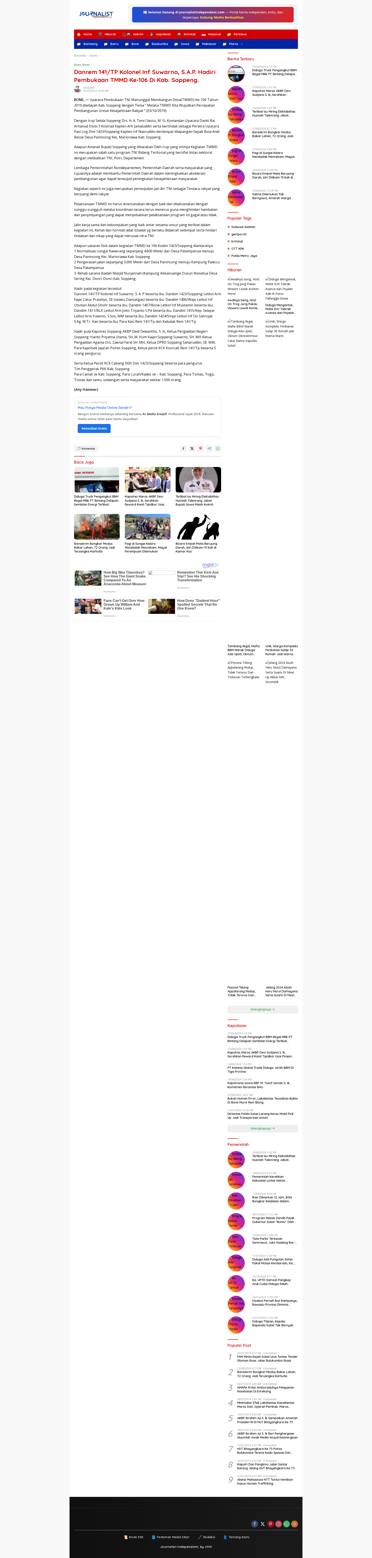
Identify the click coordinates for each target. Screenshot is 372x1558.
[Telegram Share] (209, 448)
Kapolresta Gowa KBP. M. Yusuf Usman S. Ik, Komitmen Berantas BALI (259, 1085)
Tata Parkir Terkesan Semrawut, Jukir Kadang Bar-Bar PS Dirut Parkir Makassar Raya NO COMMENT (273, 1241)
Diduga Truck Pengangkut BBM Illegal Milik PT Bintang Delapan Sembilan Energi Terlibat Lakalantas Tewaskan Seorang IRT (96, 500)
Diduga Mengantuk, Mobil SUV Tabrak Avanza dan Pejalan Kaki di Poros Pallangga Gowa (279, 309)
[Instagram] (278, 1524)
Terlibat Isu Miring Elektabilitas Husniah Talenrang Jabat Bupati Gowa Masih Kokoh (197, 500)
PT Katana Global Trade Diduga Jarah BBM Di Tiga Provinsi (261, 1070)
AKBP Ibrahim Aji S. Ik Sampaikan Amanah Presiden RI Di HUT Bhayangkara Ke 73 (267, 1420)
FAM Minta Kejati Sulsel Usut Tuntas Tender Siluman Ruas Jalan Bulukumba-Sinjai (267, 1358)
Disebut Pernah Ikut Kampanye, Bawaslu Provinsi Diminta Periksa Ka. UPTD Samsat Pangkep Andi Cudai (274, 1303)
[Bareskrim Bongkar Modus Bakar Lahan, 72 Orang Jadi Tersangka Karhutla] (97, 527)
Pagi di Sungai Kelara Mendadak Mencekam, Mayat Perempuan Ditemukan (146, 547)
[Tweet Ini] (192, 448)
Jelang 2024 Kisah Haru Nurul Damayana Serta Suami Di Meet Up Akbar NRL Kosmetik (281, 991)
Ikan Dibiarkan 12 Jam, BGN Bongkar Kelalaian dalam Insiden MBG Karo (272, 1199)
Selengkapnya (261, 1009)
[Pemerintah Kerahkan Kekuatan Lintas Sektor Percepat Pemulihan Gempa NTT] (236, 1180)
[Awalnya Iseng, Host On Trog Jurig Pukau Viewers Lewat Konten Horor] (244, 286)
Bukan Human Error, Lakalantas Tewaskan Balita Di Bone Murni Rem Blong (263, 1100)
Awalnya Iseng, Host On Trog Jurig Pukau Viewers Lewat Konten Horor (243, 304)
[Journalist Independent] (97, 15)
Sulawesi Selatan (243, 227)
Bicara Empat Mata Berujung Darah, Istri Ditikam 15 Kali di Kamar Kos (196, 547)
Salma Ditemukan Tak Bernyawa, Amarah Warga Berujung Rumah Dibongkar (272, 196)
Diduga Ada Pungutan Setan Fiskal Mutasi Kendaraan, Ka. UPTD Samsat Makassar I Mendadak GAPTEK (272, 1261)
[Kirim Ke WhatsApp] (218, 448)
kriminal (237, 241)
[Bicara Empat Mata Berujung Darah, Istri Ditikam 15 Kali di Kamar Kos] (198, 527)
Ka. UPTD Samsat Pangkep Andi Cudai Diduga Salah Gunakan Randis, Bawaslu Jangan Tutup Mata (271, 1282)
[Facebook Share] (183, 448)
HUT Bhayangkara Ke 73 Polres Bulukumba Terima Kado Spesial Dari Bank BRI (264, 1451)
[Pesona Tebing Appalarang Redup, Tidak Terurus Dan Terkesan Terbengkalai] (244, 821)
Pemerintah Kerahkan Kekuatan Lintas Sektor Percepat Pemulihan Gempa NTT (272, 1178)
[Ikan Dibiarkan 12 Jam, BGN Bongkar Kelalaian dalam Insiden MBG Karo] (236, 1201)
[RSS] (294, 1524)
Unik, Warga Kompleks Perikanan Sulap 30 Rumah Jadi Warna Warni (281, 650)
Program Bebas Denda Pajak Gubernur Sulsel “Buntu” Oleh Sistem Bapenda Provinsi (273, 1220)
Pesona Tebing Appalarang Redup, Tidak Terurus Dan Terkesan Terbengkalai (242, 991)
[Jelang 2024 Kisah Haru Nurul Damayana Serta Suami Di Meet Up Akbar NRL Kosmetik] (281, 821)
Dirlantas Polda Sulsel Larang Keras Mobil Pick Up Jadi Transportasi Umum (261, 1116)
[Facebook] (254, 1524)
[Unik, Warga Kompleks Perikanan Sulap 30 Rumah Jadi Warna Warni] (281, 480)
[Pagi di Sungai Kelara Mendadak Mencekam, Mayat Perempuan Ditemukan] (147, 527)
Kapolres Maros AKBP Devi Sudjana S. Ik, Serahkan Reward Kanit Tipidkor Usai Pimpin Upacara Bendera (144, 500)
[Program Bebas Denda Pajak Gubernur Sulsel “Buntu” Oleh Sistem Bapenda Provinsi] (236, 1221)
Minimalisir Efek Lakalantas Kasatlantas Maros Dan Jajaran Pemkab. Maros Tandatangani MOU (265, 1405)
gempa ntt (238, 234)
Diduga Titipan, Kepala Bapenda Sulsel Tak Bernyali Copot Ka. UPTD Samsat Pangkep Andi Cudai (272, 1323)
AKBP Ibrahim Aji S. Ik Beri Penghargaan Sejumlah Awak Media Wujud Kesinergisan (267, 1435)
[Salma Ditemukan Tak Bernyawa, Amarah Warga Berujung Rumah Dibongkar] (236, 197)
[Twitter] (262, 1524)
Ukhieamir (89, 88)
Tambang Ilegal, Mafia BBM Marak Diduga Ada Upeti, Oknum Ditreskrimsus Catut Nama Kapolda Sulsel (244, 650)
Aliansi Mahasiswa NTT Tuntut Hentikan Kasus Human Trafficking (265, 1481)
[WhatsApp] (286, 1524)
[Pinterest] (270, 1524)
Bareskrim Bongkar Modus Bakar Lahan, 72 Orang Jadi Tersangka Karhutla (94, 547)
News (86, 65)
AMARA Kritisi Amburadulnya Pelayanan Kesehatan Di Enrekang (265, 1389)
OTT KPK (237, 249)
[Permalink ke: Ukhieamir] (78, 89)
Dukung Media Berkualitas (221, 17)
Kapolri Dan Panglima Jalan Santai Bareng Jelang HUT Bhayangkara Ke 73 (265, 1466)
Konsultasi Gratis (94, 428)
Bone (77, 65)
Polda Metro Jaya (244, 256)
